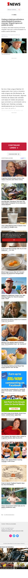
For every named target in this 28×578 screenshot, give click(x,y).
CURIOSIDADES (9, 515)
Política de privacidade (11, 523)
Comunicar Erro (13, 154)
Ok (14, 239)
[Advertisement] (14, 73)
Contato (3, 523)
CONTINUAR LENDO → (14, 146)
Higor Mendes (4, 36)
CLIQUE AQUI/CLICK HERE (17, 530)
